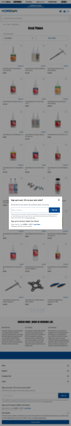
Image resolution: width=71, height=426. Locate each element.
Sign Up (54, 210)
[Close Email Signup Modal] (59, 200)
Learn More (36, 224)
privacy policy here (30, 217)
